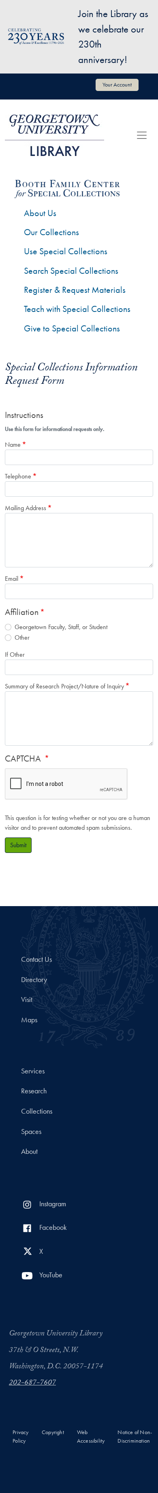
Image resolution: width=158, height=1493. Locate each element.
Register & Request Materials (75, 290)
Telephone (18, 476)
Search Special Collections (71, 271)
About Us (40, 213)
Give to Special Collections (72, 328)
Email (11, 578)
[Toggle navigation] (141, 135)
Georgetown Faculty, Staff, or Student (61, 627)
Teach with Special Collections (77, 309)
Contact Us (36, 959)
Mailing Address (25, 508)
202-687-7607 (32, 1383)
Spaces (31, 1131)
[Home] (54, 135)
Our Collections (51, 232)
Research (34, 1090)
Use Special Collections (65, 251)
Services (33, 1071)
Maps (29, 1019)
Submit (18, 845)
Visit (26, 999)
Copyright (53, 1432)
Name (13, 444)
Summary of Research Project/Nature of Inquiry (64, 686)
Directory (34, 979)
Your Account (117, 84)
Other (22, 637)
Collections (36, 1111)
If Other (15, 654)
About (29, 1151)
